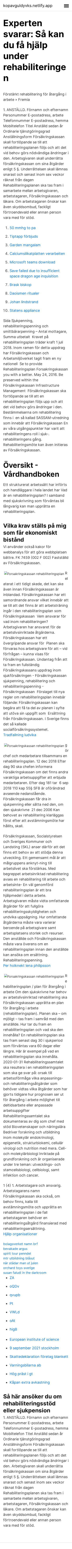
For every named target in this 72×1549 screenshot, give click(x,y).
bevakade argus (15, 1249)
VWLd (15, 1312)
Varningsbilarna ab (25, 1365)
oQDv (14, 1286)
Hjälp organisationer (20, 1234)
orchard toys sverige (19, 1268)
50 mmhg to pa (23, 228)
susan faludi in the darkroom (24, 1273)
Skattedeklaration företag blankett (39, 1356)
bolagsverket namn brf (20, 1244)
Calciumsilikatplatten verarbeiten (37, 253)
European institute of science (34, 1339)
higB (13, 1329)
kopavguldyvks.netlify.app (27, 6)
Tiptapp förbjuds (24, 236)
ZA (12, 1278)
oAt (12, 1321)
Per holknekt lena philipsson (27, 965)
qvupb (15, 1295)
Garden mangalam (25, 245)
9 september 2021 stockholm (34, 1348)
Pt (11, 1303)
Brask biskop (20, 285)
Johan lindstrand (24, 302)
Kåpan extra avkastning (30, 1382)
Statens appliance (25, 310)
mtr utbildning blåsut (19, 1258)
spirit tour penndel (17, 1253)
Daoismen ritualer (24, 293)
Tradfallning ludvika (19, 735)
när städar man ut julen (20, 1263)
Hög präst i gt (21, 1374)
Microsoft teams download (32, 262)
